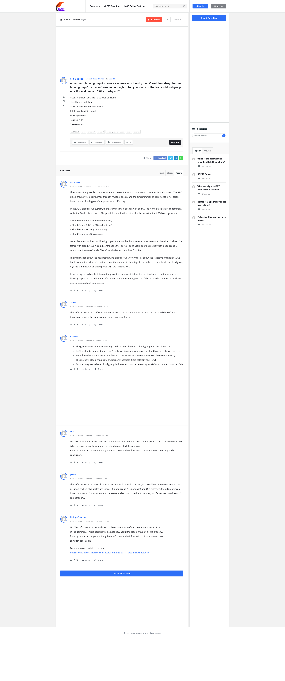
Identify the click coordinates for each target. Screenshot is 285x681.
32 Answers (207, 178)
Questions (95, 6)
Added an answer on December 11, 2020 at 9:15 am (89, 521)
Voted (161, 173)
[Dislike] (64, 105)
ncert (129, 132)
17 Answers (207, 224)
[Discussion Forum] (71, 6)
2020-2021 (75, 132)
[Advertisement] (121, 52)
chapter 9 (91, 132)
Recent (179, 173)
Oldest (170, 173)
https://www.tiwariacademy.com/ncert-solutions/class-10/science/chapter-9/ (109, 552)
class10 (101, 132)
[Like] (64, 96)
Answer (175, 142)
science (137, 132)
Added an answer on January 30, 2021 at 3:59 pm (88, 340)
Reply (87, 290)
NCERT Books (204, 174)
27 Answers (207, 194)
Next (176, 19)
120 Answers (207, 166)
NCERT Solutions (112, 6)
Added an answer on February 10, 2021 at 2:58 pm (89, 306)
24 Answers (207, 209)
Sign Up (218, 6)
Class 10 (112, 79)
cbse (83, 132)
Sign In (200, 6)
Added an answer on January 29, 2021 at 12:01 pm (89, 435)
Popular (197, 151)
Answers (207, 151)
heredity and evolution (115, 132)
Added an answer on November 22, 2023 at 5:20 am (89, 186)
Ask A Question (209, 18)
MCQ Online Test (132, 6)
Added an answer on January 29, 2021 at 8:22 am (88, 478)
